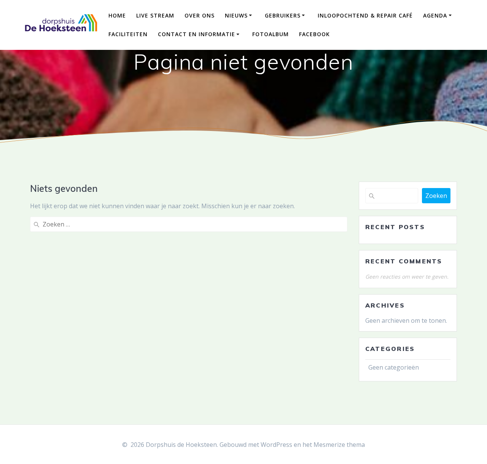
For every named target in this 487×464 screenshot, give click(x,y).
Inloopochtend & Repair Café (365, 15)
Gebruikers (283, 15)
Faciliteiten (128, 34)
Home (117, 15)
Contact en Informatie (196, 34)
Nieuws (236, 15)
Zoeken (436, 195)
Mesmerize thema (339, 444)
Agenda (435, 15)
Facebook (314, 34)
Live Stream (155, 15)
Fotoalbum (270, 34)
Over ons (200, 15)
